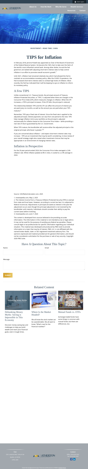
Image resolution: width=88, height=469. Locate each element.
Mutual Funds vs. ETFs (69, 312)
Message (6, 259)
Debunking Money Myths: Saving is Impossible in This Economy (14, 316)
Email (47, 248)
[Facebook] (71, 459)
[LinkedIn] (74, 459)
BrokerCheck (62, 468)
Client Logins (80, 2)
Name (5, 248)
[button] (33, 7)
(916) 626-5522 (75, 454)
